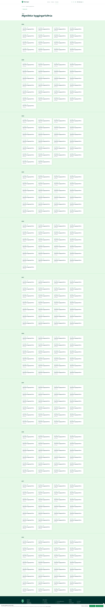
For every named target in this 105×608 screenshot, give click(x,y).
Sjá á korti (58, 602)
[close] (103, 604)
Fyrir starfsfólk (79, 601)
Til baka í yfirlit (25, 9)
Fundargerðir (23, 6)
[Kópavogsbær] (25, 2)
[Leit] (72, 2)
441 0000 (45, 601)
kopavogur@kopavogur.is (60, 601)
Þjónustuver (78, 602)
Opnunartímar (46, 602)
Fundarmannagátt (71, 602)
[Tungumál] (75, 2)
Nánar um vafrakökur (48, 606)
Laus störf (70, 601)
